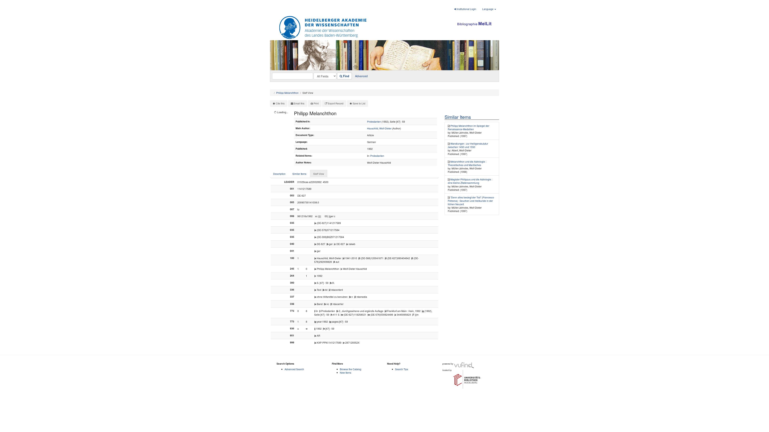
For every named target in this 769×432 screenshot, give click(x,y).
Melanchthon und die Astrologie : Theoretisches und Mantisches (467, 163)
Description (279, 173)
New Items (345, 372)
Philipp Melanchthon (287, 92)
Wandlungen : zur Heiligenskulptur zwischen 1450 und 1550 (468, 145)
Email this (299, 103)
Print (316, 103)
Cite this (280, 103)
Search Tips (401, 369)
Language (488, 9)
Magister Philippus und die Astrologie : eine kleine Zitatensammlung (470, 181)
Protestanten (374, 121)
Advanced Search (294, 369)
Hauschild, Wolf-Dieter (379, 128)
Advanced (361, 76)
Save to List (359, 103)
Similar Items (299, 173)
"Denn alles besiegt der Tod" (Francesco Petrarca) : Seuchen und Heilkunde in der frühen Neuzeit (471, 201)
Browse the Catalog (350, 369)
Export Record (335, 103)
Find (345, 76)
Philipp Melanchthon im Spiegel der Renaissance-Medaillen (468, 127)
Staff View (318, 173)
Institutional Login (466, 9)
